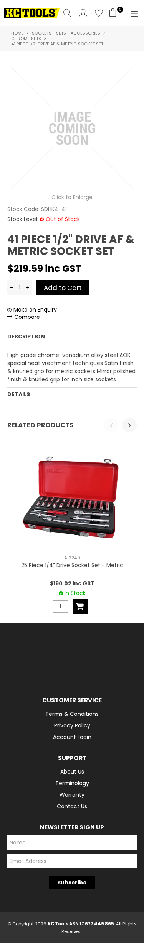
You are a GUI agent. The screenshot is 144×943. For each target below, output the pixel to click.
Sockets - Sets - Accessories (66, 33)
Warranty (72, 795)
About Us (72, 772)
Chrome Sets (26, 38)
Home (17, 33)
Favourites (99, 13)
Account (83, 13)
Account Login (72, 737)
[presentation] (111, 425)
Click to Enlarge (72, 197)
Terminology (72, 783)
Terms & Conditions (72, 714)
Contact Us (72, 806)
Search (67, 13)
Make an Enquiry (35, 310)
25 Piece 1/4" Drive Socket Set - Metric (72, 565)
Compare (27, 317)
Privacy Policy (72, 725)
